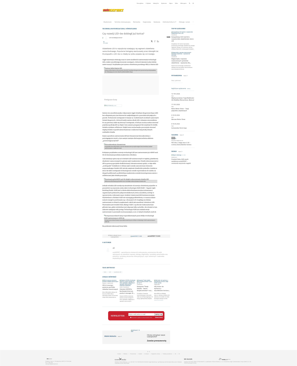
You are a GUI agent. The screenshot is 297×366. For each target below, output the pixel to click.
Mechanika (136, 22)
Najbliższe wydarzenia (180, 88)
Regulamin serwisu (155, 354)
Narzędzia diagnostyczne (177, 140)
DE (179, 354)
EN (175, 354)
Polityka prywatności (167, 354)
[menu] (148, 3)
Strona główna (140, 3)
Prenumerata (133, 354)
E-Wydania (148, 3)
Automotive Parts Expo (179, 128)
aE (103, 41)
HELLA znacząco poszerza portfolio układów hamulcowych (110, 287)
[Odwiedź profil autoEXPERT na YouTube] (149, 351)
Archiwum (146, 354)
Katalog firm (156, 3)
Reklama (125, 354)
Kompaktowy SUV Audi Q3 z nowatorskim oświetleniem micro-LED (182, 39)
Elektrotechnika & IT (169, 22)
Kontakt (140, 354)
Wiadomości (107, 22)
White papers (183, 3)
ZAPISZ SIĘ (158, 314)
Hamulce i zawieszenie (107, 283)
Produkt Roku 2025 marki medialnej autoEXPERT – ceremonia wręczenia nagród (181, 161)
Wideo (176, 3)
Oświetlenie (131, 29)
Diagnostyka (147, 22)
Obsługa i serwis (184, 22)
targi (172, 96)
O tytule (119, 354)
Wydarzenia (164, 3)
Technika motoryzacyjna (122, 22)
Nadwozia (157, 22)
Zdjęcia (170, 3)
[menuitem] (140, 3)
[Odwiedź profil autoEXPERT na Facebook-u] (147, 351)
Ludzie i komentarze (124, 287)
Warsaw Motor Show (178, 119)
